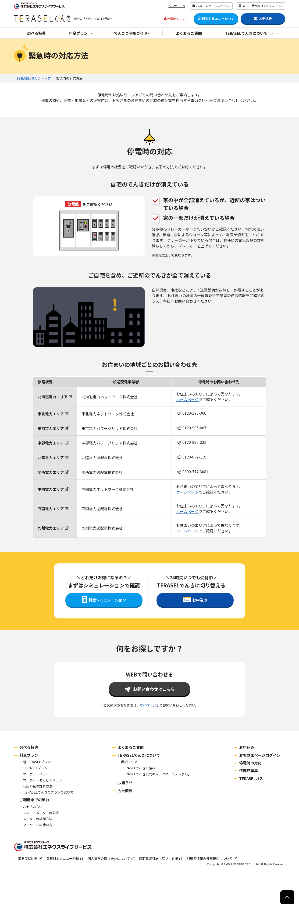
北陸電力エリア (51, 457)
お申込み (246, 747)
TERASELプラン (35, 768)
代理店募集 (248, 770)
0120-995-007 (194, 427)
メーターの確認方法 (37, 818)
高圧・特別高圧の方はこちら (262, 5)
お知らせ (124, 783)
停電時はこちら (177, 18)
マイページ (148, 705)
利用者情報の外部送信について (209, 858)
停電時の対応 (250, 763)
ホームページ (187, 399)
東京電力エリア (51, 428)
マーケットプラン (36, 774)
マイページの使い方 (37, 824)
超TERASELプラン (37, 762)
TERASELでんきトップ (33, 78)
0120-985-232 (194, 442)
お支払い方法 (33, 806)
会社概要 (124, 790)
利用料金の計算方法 (37, 786)
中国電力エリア (51, 489)
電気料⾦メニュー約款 (62, 858)
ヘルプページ (176, 6)
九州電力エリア (51, 528)
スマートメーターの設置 (41, 812)
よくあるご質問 (189, 33)
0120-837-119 (194, 457)
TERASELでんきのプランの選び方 (48, 792)
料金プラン (28, 755)
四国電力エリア (51, 508)
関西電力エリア (51, 472)
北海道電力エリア (53, 396)
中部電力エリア (51, 443)
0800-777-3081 (195, 471)
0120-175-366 (194, 413)
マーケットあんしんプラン (42, 780)
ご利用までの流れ (34, 800)
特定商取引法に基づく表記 (158, 858)
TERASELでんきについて (138, 755)
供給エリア (129, 762)
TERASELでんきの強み (138, 768)
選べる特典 (36, 33)
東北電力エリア (51, 413)
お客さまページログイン (213, 5)
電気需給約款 (28, 858)
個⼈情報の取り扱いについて (109, 858)
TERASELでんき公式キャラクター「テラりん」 (156, 774)
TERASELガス (251, 778)
